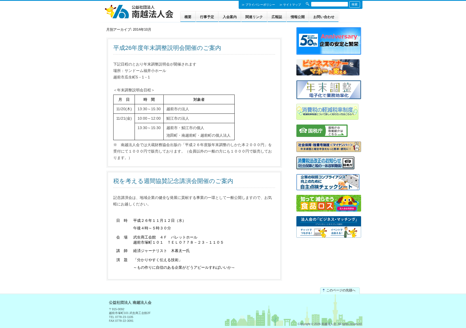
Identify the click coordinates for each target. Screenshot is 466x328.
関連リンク (254, 17)
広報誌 (277, 17)
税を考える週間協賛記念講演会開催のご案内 (173, 181)
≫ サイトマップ (290, 4)
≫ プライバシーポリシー (258, 4)
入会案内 (230, 17)
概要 (187, 17)
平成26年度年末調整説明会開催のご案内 (167, 47)
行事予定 (207, 17)
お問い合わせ (323, 17)
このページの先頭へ (340, 290)
